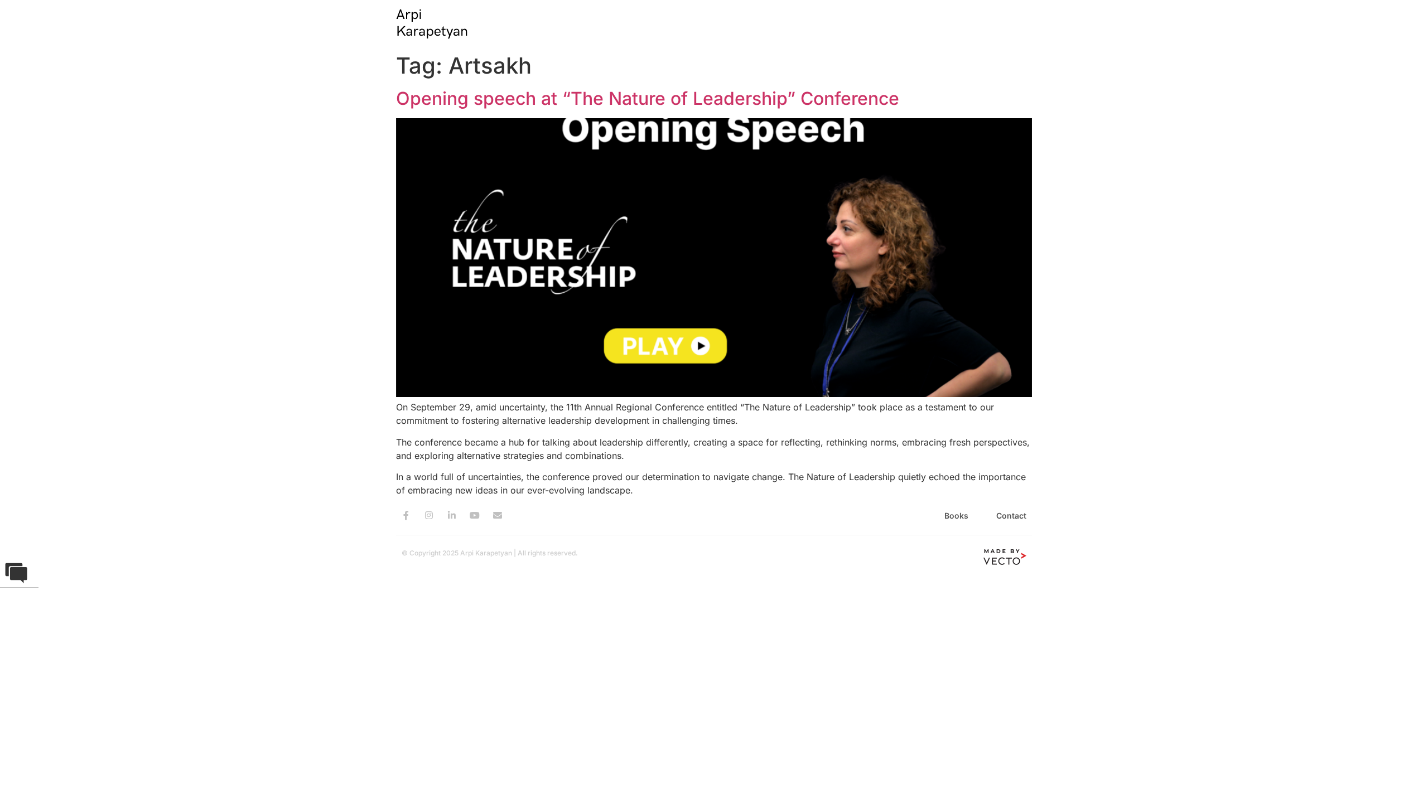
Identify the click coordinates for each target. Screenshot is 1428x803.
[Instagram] (428, 515)
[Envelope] (497, 515)
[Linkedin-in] (451, 515)
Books (956, 515)
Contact (1011, 515)
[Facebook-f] (406, 515)
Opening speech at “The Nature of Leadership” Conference (647, 98)
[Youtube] (474, 515)
